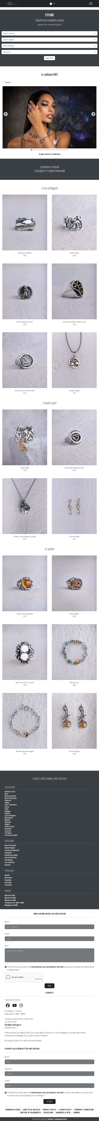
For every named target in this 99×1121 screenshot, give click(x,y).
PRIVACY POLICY (49, 1109)
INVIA (49, 985)
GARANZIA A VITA (63, 1112)
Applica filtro (49, 58)
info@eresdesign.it (13, 1024)
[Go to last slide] (6, 114)
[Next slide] (93, 114)
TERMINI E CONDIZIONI (84, 1109)
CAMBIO (76, 1112)
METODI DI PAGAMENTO (30, 1112)
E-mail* (7, 933)
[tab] (31, 149)
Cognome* (8, 1068)
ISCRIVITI (49, 1101)
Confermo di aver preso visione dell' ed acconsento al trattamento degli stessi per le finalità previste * (50, 968)
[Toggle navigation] (52, 3)
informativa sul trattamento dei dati (47, 966)
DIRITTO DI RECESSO (31, 1109)
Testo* (7, 945)
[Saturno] (49, 147)
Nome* (7, 921)
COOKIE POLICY (65, 1109)
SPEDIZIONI (48, 1112)
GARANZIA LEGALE (12, 1109)
